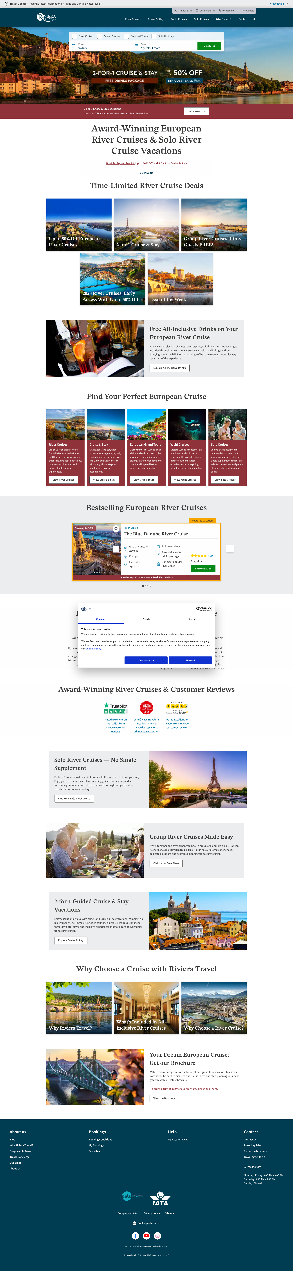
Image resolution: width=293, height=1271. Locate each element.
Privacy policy (151, 1213)
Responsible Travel (21, 1151)
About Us (15, 1169)
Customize (144, 660)
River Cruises (133, 19)
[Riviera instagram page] (157, 1236)
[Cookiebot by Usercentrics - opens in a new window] (198, 609)
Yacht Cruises (179, 19)
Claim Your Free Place (166, 863)
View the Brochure (164, 1098)
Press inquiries (252, 1145)
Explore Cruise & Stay (71, 940)
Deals (242, 19)
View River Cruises (63, 480)
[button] (116, 549)
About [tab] (192, 619)
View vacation (203, 569)
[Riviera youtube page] (146, 1236)
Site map (170, 1213)
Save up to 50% (84, 528)
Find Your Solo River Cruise (74, 799)
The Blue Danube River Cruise (156, 534)
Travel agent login (254, 1157)
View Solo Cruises (225, 480)
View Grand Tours (144, 480)
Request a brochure (255, 1151)
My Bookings (96, 1145)
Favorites (94, 1151)
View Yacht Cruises (185, 480)
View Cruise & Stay (104, 480)
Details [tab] (146, 619)
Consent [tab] (100, 619)
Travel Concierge (19, 1157)
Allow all (190, 660)
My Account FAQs (178, 1140)
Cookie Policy (93, 648)
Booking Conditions (100, 1140)
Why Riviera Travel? (21, 1145)
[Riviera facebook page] (135, 1236)
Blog (12, 1140)
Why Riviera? (223, 19)
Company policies (128, 1213)
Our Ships (15, 1163)
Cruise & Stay (156, 19)
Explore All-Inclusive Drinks (169, 368)
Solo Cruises (201, 19)
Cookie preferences (149, 1223)
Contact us (250, 1140)
